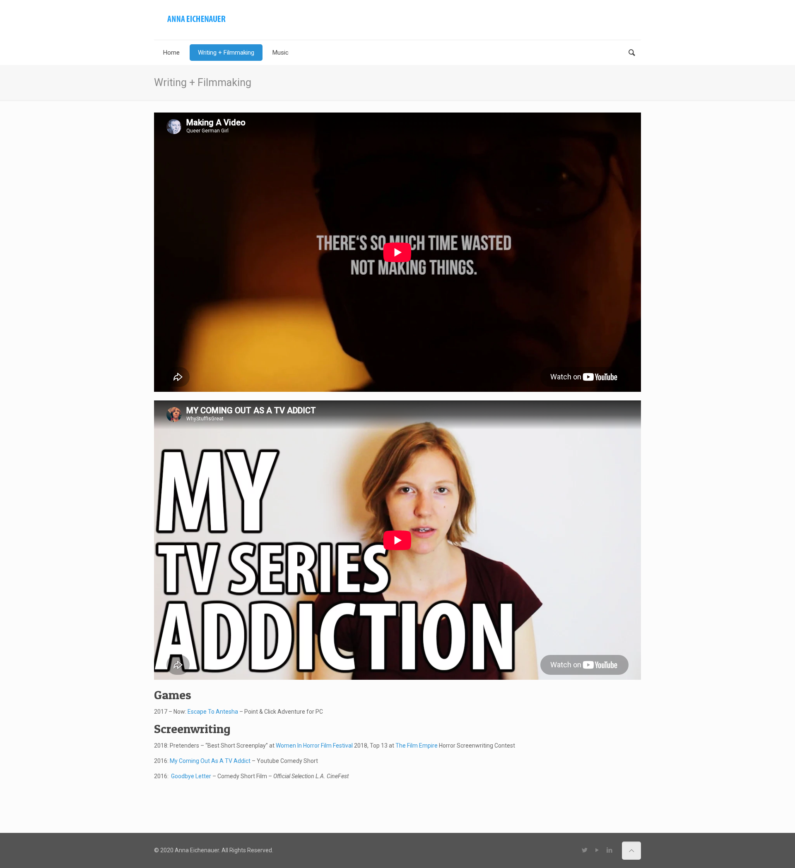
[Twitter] (584, 850)
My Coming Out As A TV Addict (210, 761)
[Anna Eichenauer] (196, 18)
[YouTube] (597, 850)
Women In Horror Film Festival (314, 745)
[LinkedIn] (609, 850)
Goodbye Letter (191, 776)
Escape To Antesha (213, 711)
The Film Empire (416, 745)
